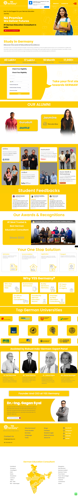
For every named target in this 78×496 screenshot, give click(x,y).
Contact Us (64, 3)
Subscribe (46, 7)
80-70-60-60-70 (8, 442)
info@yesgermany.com (9, 439)
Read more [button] (15, 207)
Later (41, 7)
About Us (56, 3)
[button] (12, 30)
